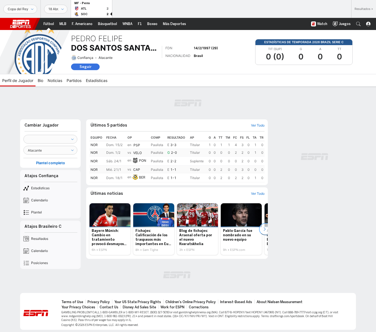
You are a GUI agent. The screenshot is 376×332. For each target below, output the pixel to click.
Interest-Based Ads (236, 302)
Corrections (199, 307)
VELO (137, 153)
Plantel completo (50, 163)
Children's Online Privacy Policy (190, 302)
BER (142, 177)
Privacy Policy (99, 302)
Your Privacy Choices (78, 307)
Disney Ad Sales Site (139, 307)
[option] (109, 229)
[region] (177, 158)
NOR (94, 145)
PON (142, 160)
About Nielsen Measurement (280, 302)
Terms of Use (72, 302)
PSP (136, 145)
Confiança (85, 58)
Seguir (85, 67)
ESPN (20, 24)
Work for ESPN (172, 307)
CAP (136, 170)
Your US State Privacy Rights (137, 302)
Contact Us (109, 307)
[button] (358, 24)
